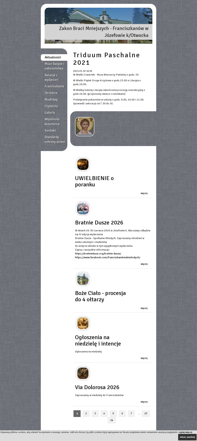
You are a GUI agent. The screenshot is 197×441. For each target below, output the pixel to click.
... (139, 413)
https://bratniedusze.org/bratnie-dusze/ (98, 253)
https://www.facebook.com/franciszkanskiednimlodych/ (107, 257)
